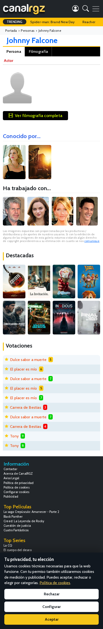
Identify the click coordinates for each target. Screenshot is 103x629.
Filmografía (38, 51)
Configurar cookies (16, 492)
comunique (91, 241)
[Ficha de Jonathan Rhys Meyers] (87, 211)
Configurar (51, 606)
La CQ (8, 545)
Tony (14, 436)
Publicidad (11, 496)
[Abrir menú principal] (96, 9)
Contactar (10, 469)
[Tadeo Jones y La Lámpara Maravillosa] (89, 281)
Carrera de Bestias (25, 407)
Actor (8, 60)
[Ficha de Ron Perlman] (13, 211)
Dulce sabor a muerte (28, 359)
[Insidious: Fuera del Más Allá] (64, 317)
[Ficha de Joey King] (38, 211)
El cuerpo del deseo (18, 550)
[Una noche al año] (39, 317)
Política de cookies (16, 487)
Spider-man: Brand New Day (52, 22)
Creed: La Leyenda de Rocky (24, 521)
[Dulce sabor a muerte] (64, 281)
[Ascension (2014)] (14, 162)
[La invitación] (39, 281)
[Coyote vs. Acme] (14, 281)
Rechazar (51, 594)
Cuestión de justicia (17, 525)
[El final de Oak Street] (89, 317)
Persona (13, 51)
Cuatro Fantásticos (16, 530)
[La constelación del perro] (14, 317)
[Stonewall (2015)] (40, 162)
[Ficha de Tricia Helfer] (62, 211)
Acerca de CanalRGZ (18, 473)
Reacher (88, 22)
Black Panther (13, 516)
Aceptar (51, 619)
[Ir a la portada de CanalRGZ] (24, 9)
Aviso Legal (11, 478)
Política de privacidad (19, 483)
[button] (85, 9)
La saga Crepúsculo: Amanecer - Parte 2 (31, 512)
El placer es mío (23, 369)
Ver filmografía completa (38, 115)
